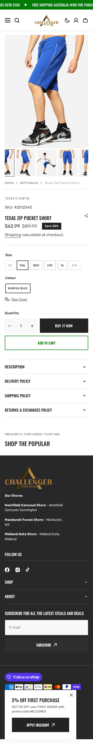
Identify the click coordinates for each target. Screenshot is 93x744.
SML (24, 266)
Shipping (13, 234)
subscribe (43, 644)
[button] (67, 20)
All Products (29, 183)
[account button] (76, 20)
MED (37, 266)
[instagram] (17, 570)
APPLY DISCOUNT (37, 725)
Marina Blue (19, 289)
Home (9, 183)
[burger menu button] (7, 20)
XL (64, 266)
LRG (51, 266)
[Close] (71, 695)
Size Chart (19, 299)
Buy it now (64, 325)
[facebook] (7, 570)
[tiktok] (28, 570)
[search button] (17, 20)
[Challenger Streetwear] (46, 20)
